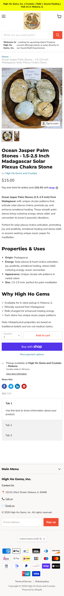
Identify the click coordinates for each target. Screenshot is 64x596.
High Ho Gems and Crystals (21, 173)
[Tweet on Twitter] (10, 386)
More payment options (32, 354)
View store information (16, 374)
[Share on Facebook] (4, 386)
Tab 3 (8, 435)
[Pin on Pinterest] (24, 386)
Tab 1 (9, 403)
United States (30, 538)
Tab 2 (8, 425)
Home (5, 56)
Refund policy (42, 581)
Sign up (51, 522)
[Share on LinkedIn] (17, 386)
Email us (10, 505)
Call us (9, 499)
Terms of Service (23, 581)
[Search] (57, 35)
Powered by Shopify (32, 589)
